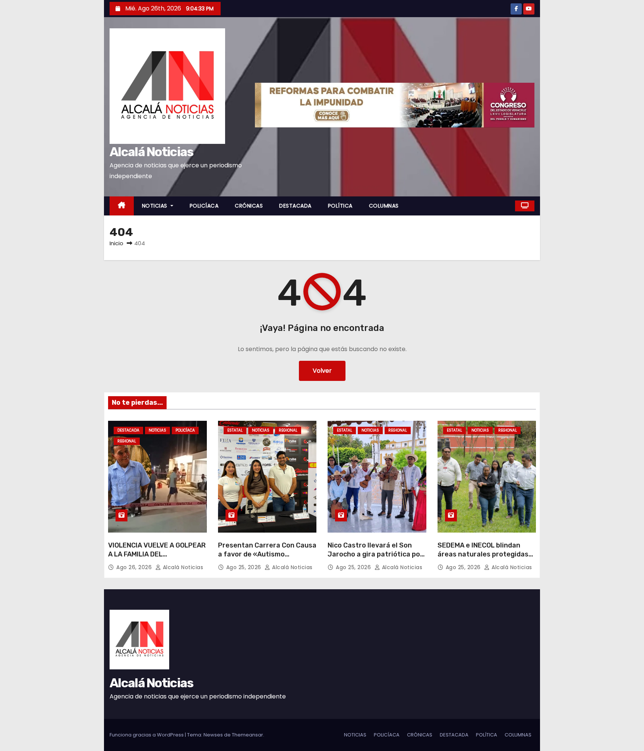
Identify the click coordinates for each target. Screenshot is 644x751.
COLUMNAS (384, 205)
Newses (213, 734)
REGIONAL (126, 441)
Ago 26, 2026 (135, 567)
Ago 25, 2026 (244, 567)
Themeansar (247, 734)
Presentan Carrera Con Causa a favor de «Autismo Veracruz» (267, 554)
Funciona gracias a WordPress (147, 734)
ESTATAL (235, 430)
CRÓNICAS (249, 205)
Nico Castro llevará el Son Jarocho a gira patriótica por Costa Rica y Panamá (375, 554)
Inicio (116, 243)
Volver (322, 370)
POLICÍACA (204, 205)
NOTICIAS (155, 205)
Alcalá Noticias (151, 152)
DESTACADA (295, 205)
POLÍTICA (340, 205)
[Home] (122, 205)
